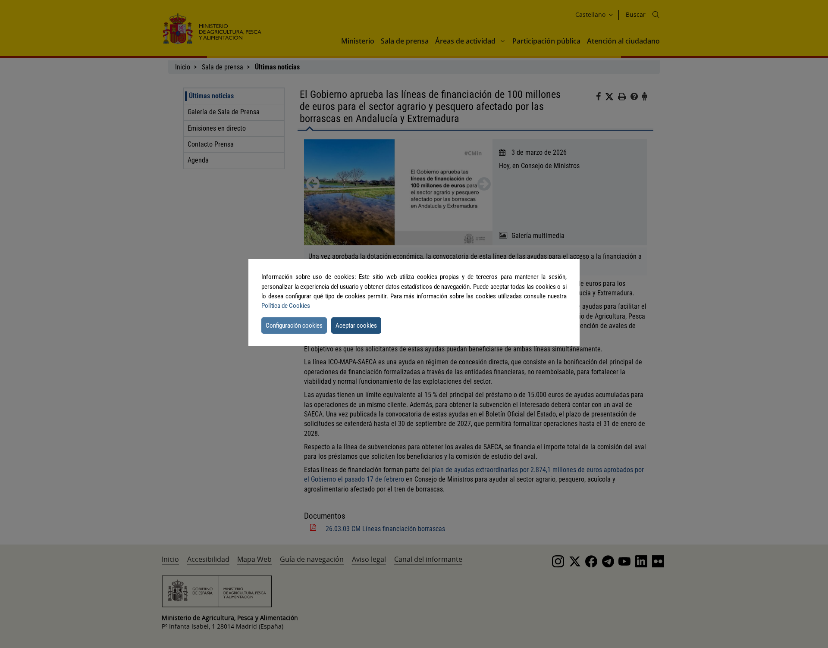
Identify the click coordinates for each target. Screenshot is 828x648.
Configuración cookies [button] (294, 325)
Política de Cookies (285, 306)
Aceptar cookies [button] (356, 325)
